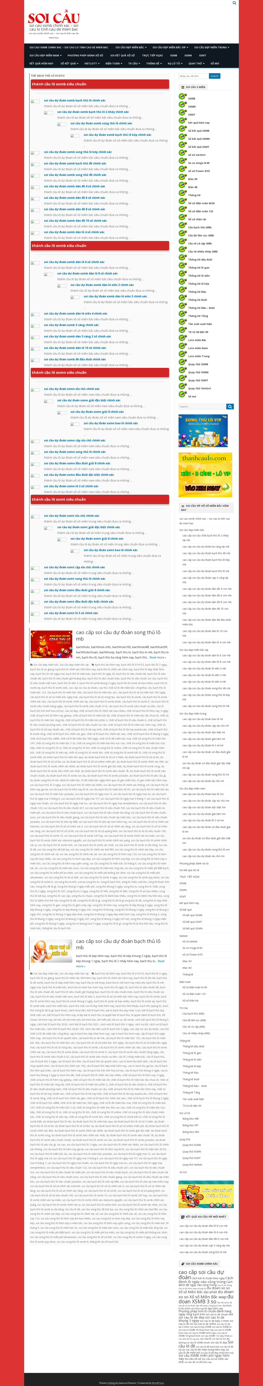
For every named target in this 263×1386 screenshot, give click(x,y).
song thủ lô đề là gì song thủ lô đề (121, 900)
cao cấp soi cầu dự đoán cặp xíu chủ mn (205, 800)
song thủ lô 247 (56, 891)
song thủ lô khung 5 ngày (49, 923)
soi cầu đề (189, 1362)
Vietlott (90, 63)
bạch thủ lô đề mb (144, 978)
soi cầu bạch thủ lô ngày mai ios (68, 803)
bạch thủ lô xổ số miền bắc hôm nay (117, 996)
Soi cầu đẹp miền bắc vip (169, 47)
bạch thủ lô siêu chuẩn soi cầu (138, 678)
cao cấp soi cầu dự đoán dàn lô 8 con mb (206, 661)
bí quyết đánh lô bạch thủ (146, 1015)
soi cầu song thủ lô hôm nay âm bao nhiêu (66, 1218)
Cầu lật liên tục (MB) (201, 235)
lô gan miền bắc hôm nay (152, 780)
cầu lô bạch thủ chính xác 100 (68, 1066)
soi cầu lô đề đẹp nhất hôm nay (217, 1352)
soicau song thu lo (88, 882)
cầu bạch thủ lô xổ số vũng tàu (97, 697)
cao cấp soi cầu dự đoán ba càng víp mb (205, 546)
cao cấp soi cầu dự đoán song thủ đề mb (206, 688)
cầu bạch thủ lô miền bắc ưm (100, 692)
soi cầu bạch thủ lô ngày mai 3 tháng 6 (75, 1158)
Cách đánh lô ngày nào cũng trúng (206, 1280)
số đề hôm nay (203, 1362)
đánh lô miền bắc (70, 780)
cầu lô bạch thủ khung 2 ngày (142, 1070)
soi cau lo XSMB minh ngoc (202, 1332)
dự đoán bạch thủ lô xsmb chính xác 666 (140, 761)
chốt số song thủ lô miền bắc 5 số (55, 743)
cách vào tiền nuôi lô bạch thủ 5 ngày (106, 1029)
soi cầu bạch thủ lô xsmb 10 (46, 835)
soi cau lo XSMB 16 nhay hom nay (196, 1329)
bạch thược (61, 1010)
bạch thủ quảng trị (150, 1006)
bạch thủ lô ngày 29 (103, 673)
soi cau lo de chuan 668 (219, 1314)
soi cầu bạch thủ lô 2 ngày (45, 785)
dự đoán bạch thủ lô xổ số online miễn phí (91, 761)
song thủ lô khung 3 (147, 914)
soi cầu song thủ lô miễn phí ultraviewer (53, 1237)
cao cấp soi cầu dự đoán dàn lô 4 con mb (206, 642)
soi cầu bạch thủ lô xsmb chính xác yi (58, 1204)
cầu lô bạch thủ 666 (69, 1061)
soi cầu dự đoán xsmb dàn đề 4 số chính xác (74, 186)
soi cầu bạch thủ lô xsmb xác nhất (94, 845)
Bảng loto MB (190, 1118)
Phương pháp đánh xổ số (85, 55)
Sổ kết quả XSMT (199, 147)
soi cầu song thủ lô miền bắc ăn (58, 1227)
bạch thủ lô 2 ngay (156, 664)
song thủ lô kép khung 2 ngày (135, 905)
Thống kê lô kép (198, 283)
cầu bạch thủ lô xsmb (128, 697)
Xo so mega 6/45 (199, 163)
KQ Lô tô (174, 63)
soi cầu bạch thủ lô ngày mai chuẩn (68, 1163)
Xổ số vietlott (190, 941)
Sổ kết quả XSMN (199, 138)
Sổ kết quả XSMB (198, 130)
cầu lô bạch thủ (155, 1056)
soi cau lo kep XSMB (200, 1326)
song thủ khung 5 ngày (109, 886)
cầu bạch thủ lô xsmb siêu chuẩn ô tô (85, 706)
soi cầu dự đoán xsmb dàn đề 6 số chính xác (74, 198)
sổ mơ (215, 63)
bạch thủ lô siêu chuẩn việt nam (54, 996)
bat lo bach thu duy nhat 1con (123, 1010)
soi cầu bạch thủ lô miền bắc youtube (52, 794)
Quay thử (195, 63)
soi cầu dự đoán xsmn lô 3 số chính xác (71, 486)
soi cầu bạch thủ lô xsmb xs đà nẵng (136, 845)
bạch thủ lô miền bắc (78, 673)
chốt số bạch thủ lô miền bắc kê (91, 715)
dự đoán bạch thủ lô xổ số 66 (142, 757)
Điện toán (113, 63)
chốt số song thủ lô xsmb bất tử (122, 752)
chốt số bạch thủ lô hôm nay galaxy (50, 715)
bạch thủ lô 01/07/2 (132, 664)
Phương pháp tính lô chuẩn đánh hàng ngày (205, 1312)
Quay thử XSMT (198, 380)
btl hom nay (45, 1019)
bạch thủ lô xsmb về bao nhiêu (135, 683)
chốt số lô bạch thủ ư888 (44, 738)
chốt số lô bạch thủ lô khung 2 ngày (147, 734)
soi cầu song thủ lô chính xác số (79, 1213)
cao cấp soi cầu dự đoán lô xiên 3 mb (204, 675)
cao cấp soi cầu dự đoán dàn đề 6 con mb (207, 595)
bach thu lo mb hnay (93, 982)
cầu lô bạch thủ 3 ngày (43, 1061)
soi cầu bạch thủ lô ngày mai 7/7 (80, 798)
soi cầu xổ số (193, 1359)
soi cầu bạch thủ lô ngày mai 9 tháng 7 (123, 798)
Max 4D (193, 187)
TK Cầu (133, 63)
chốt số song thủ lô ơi (48, 748)
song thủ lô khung (102, 909)
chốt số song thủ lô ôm (76, 748)
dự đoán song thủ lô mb (44, 780)
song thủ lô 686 (118, 891)
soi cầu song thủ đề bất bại (53, 849)
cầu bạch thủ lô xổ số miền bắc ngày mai (53, 697)
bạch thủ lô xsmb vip (143, 1001)
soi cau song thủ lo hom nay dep (71, 858)
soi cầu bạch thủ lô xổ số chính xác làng (107, 826)
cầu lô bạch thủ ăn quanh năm (100, 1061)
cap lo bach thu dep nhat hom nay (89, 1033)
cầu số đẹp (71, 711)
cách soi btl (141, 1024)
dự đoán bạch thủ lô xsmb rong (141, 766)
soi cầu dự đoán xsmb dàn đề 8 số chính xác (74, 209)
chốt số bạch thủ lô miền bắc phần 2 (86, 720)
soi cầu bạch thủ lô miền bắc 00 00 (110, 789)
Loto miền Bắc (197, 340)
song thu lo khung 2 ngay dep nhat (62, 914)
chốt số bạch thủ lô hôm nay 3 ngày (147, 711)
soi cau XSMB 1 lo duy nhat (215, 1335)
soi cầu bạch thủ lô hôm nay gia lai (63, 1149)
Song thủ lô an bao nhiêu (143, 891)
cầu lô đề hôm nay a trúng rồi (192, 1288)
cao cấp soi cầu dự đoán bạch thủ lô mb (118, 944)
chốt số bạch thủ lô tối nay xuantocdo (125, 729)
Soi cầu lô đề (72, 1209)
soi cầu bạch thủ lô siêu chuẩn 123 (67, 1167)
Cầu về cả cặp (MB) (200, 243)
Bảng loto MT (190, 1125)
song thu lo (130, 886)
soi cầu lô (205, 1338)
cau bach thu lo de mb (91, 1038)
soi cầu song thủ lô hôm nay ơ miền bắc (59, 1223)
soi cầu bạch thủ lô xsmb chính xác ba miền (129, 835)
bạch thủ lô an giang (42, 669)
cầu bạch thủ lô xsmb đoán (105, 701)
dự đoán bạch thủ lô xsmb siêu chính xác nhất (78, 1135)
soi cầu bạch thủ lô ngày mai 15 (93, 794)
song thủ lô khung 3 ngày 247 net (109, 919)
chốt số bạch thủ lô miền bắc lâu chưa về (135, 715)
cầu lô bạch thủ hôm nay (66, 1070)
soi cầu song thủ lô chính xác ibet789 (92, 849)
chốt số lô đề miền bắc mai (115, 738)
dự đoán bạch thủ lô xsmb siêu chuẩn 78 (104, 771)
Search (215, 76)
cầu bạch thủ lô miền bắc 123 (123, 1038)
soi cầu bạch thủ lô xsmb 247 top (83, 835)
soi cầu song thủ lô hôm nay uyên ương (65, 863)
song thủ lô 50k (98, 891)
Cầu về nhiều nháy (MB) (203, 251)
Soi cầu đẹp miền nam (44, 55)
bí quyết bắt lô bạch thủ (116, 1015)
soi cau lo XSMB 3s (222, 1326)
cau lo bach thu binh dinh (133, 1061)
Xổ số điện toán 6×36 (194, 987)
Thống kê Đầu (197, 291)
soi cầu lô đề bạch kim (207, 1346)
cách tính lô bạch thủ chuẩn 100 (65, 1029)
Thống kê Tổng (198, 316)
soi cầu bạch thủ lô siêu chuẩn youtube (58, 1181)
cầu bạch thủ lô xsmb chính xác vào (120, 1047)
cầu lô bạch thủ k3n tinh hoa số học (103, 1070)
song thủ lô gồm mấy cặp (76, 905)
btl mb (57, 1019)
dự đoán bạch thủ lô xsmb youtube (107, 775)
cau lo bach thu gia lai (140, 1066)
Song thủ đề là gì (46, 886)
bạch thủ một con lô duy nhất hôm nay (91, 1006)
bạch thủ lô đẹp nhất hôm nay (62, 982)
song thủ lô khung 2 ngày (129, 909)
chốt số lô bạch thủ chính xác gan (66, 734)
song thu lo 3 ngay (77, 891)
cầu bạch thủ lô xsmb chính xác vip (67, 701)
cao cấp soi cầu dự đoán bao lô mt (202, 719)
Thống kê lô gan (198, 267)
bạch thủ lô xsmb (150, 996)
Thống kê (152, 63)
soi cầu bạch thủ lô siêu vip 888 (59, 821)
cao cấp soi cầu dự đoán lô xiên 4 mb (204, 681)
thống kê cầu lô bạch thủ (56, 928)
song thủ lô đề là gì (89, 900)
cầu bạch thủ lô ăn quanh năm (59, 1038)
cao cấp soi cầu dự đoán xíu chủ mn (203, 856)
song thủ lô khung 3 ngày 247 (72, 919)
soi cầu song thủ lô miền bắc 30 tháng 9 (113, 863)
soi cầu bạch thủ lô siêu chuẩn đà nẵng (107, 812)
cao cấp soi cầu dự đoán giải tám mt (203, 739)
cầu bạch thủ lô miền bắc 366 (64, 692)
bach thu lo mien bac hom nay (85, 987)
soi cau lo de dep (191, 1317)
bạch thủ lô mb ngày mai (50, 673)
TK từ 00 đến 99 (198, 332)
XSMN (188, 55)
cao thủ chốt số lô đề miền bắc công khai (123, 687)
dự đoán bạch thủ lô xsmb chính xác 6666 (78, 1130)
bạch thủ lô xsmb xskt (54, 687)
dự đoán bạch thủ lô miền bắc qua (63, 757)
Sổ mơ (192, 396)
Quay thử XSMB (198, 364)
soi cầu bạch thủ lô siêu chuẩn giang (58, 817)
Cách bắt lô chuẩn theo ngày (208, 1278)
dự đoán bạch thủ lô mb (57, 1121)
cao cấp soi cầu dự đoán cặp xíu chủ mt (205, 725)
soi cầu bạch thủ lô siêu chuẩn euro (58, 1177)
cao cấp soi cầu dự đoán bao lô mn (203, 794)
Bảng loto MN (190, 1132)
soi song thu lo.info (65, 882)
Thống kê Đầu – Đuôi (201, 308)
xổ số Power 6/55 (199, 171)
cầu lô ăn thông (224, 1285)
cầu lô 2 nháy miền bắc (131, 1056)
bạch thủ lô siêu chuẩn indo (104, 678)
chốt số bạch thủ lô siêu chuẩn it (127, 720)
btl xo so (117, 1019)
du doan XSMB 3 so (206, 1299)
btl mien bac (89, 1019)
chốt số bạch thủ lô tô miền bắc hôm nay (132, 724)
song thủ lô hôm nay (105, 905)
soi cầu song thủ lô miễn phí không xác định (100, 872)
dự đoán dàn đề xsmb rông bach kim (204, 1305)
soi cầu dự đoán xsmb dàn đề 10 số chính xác (75, 221)
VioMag (111, 1383)
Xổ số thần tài (197, 219)
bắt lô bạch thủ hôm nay (61, 1015)
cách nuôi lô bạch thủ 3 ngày (116, 1024)
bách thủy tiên (77, 1010)
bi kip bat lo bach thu (89, 1015)
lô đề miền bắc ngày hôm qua (98, 780)
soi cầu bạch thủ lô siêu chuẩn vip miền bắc (106, 817)
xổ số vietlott (197, 155)
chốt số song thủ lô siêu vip (51, 752)
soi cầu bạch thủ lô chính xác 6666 (82, 785)
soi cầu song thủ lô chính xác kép (134, 849)
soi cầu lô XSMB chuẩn (198, 1342)
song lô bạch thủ (110, 882)
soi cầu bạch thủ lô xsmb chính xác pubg (106, 840)
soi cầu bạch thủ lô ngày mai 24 (131, 794)
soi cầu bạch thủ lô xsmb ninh (55, 845)
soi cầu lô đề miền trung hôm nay (205, 1349)
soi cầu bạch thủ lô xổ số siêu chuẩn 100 (142, 831)
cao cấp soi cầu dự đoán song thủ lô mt (205, 774)
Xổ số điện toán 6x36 (201, 203)
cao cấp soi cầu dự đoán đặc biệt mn (204, 807)
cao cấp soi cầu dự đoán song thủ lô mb (118, 635)
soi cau (61, 1144)
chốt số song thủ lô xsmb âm (86, 752)
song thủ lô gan (51, 905)
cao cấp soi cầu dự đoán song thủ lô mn (206, 849)
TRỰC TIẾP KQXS (152, 55)
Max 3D (193, 179)
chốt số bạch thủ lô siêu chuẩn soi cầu (84, 724)
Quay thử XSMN (198, 372)
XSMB (173, 55)
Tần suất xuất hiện (200, 324)
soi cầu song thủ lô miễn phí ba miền (51, 872)
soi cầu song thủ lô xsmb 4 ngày (98, 877)
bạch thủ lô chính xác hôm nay (115, 669)
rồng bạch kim (195, 1314)
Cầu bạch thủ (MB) (199, 227)
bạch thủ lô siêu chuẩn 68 (131, 673)
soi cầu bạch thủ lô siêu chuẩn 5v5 (105, 808)
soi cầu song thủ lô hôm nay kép (111, 858)
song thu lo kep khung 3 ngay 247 (71, 909)
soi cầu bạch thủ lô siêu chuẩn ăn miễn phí (60, 1172)
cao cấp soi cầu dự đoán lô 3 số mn (203, 820)
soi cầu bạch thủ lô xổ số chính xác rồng (59, 1190)
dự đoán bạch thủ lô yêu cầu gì (147, 775)
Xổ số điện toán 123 (200, 211)
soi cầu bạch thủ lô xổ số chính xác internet (55, 1186)
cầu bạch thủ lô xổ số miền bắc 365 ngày (141, 692)
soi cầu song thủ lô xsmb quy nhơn (139, 877)
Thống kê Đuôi (197, 299)
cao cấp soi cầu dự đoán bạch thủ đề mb (206, 553)
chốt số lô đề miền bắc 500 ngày (79, 738)
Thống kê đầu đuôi (200, 259)
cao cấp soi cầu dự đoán (83, 687)
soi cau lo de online (205, 1324)
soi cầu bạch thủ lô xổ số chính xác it (62, 826)
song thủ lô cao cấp (58, 896)
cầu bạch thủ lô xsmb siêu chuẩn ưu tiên (132, 706)
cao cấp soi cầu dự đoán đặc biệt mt (203, 732)
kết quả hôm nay (41, 63)
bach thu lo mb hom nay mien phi (125, 982)
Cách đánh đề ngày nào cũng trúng (206, 1283)
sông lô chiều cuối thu (134, 882)
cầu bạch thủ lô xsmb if (135, 701)
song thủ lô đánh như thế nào (144, 896)
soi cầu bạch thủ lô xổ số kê (58, 831)
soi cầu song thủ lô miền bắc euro (59, 868)
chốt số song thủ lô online (106, 748)
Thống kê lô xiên (199, 275)
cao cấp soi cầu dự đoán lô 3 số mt (202, 745)
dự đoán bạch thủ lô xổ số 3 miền (103, 757)
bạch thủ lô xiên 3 (68, 683)
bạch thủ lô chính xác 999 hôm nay (75, 669)
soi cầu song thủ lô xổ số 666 (61, 877)
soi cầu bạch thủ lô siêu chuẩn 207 (64, 808)
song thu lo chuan (82, 896)
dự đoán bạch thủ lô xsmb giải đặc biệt (99, 766)
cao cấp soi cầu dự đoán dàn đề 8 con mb (207, 602)
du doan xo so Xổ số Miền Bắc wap (206, 1294)
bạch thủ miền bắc (57, 1006)
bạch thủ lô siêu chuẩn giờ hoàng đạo (64, 678)
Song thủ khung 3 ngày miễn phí (75, 886)
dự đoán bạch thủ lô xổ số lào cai (74, 1126)
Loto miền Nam (198, 348)
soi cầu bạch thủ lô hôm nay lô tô (68, 789)
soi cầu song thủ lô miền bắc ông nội (101, 868)
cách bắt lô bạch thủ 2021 (84, 1024)
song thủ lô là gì (111, 923)
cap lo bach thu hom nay (125, 1033)
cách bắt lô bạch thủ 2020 (52, 1024)
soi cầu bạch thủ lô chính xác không (124, 785)
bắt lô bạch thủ (95, 1010)
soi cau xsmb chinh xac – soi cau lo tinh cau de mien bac (53, 27)
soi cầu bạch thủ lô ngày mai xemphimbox (113, 803)
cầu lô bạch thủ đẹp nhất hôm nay (106, 1066)
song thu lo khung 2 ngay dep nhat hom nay (109, 914)
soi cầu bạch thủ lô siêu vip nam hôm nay (103, 821)
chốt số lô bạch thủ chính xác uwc (106, 734)
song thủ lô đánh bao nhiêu (110, 896)
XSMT (202, 55)
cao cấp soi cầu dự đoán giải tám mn (204, 814)
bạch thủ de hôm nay (107, 664)
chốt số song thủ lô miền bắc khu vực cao (101, 743)
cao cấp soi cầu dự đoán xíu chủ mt (203, 781)
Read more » (158, 657)
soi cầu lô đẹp (219, 1342)
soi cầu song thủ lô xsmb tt (73, 1241)
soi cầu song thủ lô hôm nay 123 (117, 854)
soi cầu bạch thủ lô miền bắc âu (150, 789)
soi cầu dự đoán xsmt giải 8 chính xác (96, 539)
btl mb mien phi (72, 1019)
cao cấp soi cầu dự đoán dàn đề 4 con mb (207, 588)
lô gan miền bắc (126, 780)
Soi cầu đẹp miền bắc (130, 47)
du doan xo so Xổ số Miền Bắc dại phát (204, 1290)
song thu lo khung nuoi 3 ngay (83, 923)
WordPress (158, 1383)
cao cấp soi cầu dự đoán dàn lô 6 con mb (206, 655)
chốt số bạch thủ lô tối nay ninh (83, 729)
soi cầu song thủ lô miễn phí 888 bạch (147, 868)
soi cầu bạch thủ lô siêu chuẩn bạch (62, 812)
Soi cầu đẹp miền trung (210, 47)
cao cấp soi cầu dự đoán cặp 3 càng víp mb (204, 1245)
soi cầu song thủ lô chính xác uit (78, 854)
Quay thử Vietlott (199, 388)
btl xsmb (129, 1019)
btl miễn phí (104, 1019)
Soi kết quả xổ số (122, 55)
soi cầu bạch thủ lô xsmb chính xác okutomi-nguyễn (92, 1200)
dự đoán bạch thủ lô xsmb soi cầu (66, 775)
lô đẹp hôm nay (214, 1308)
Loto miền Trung (199, 356)
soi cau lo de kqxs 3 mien (214, 1320)
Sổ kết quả (68, 63)
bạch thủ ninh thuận (127, 1006)
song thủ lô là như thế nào (137, 923)
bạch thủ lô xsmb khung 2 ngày (98, 683)
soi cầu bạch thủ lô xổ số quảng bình (96, 831)
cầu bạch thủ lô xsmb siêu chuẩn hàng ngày (133, 1052)
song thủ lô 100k (148, 886)
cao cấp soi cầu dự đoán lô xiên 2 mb (204, 668)
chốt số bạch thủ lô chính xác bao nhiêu (102, 711)
